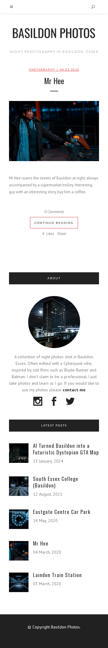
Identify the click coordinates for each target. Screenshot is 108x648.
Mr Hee (54, 80)
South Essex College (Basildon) (55, 482)
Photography (42, 70)
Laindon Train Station (57, 575)
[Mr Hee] (54, 131)
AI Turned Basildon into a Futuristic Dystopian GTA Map (66, 449)
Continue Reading (54, 223)
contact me (74, 390)
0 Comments (54, 211)
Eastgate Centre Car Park (61, 511)
